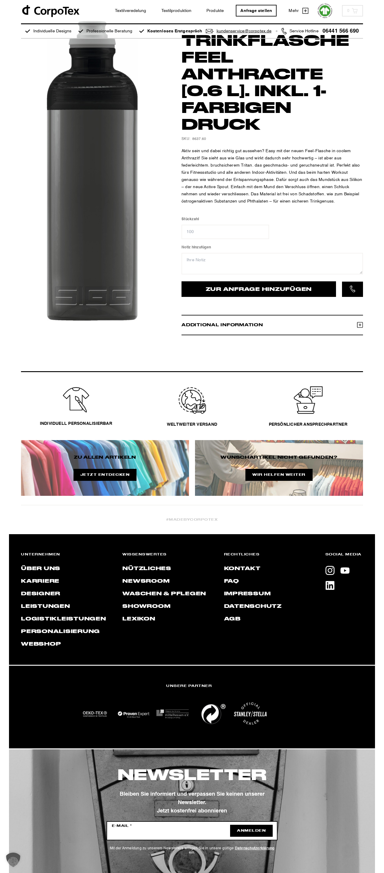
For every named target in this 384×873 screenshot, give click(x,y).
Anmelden (251, 830)
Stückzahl (190, 219)
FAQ (231, 581)
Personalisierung (60, 631)
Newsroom (146, 581)
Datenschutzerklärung (254, 848)
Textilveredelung (130, 11)
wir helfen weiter (279, 474)
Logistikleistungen (63, 619)
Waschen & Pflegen (164, 593)
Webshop (41, 644)
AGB (232, 619)
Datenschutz (253, 606)
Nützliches (146, 568)
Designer (40, 593)
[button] (13, 860)
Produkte (215, 11)
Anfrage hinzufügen (259, 289)
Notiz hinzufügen (196, 247)
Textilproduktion (176, 11)
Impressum (247, 593)
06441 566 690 (340, 31)
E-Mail (122, 825)
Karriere (40, 581)
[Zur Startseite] (50, 10)
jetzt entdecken (105, 474)
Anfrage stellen (256, 11)
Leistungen (45, 606)
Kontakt (242, 568)
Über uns (40, 568)
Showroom (146, 606)
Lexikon (138, 619)
